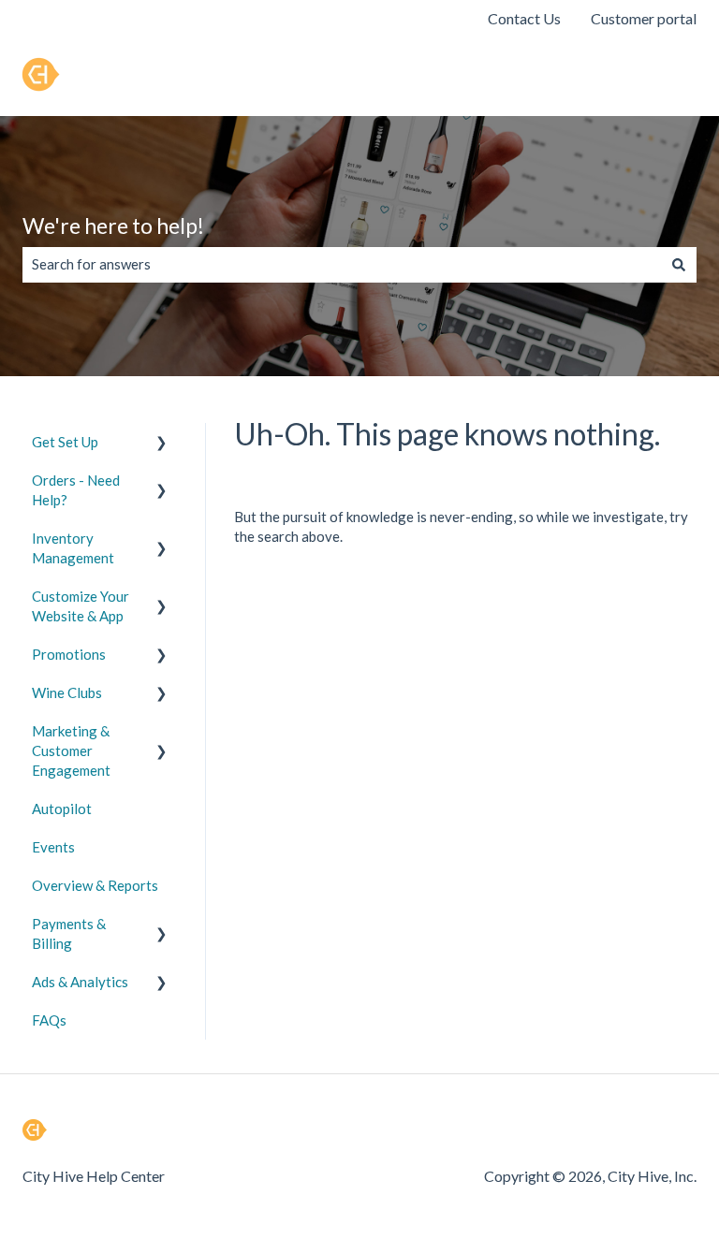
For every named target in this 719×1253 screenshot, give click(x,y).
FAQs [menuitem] (49, 1020)
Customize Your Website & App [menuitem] (80, 606)
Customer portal (644, 18)
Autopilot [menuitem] (62, 808)
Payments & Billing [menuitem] (69, 933)
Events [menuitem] (53, 846)
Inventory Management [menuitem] (73, 548)
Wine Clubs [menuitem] (67, 692)
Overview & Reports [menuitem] (95, 885)
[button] (162, 444)
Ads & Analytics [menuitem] (80, 981)
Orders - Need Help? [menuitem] (76, 490)
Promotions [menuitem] (69, 654)
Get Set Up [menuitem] (65, 441)
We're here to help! (113, 225)
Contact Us (524, 18)
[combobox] (341, 264)
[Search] (679, 264)
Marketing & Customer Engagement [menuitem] (71, 750)
